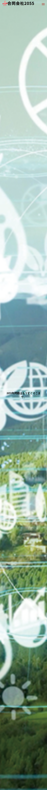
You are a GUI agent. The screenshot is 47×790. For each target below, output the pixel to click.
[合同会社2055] (19, 4)
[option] (23, 395)
